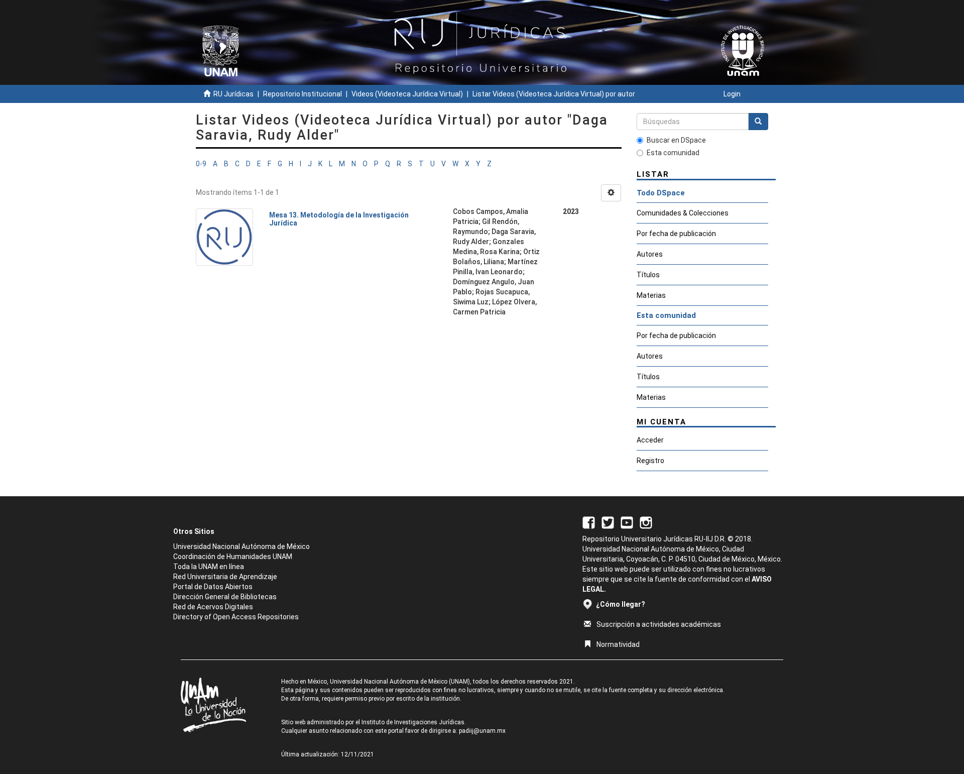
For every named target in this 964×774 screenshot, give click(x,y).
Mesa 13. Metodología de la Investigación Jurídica (339, 219)
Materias (651, 295)
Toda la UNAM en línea (208, 567)
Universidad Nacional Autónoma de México (241, 546)
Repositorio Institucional (302, 94)
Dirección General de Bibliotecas (225, 597)
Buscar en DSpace (676, 140)
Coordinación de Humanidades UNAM (232, 556)
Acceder (650, 440)
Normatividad (618, 644)
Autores (650, 254)
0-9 (201, 164)
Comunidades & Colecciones (683, 213)
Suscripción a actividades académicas (658, 624)
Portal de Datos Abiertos (213, 587)
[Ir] (758, 121)
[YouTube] (627, 522)
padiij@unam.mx (482, 730)
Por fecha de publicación (676, 234)
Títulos (648, 275)
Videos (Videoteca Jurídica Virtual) (407, 94)
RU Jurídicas (233, 94)
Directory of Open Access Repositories (236, 617)
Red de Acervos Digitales (213, 607)
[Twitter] (607, 522)
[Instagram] (646, 522)
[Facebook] (588, 522)
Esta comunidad (673, 153)
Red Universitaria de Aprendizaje (225, 577)
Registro (650, 461)
